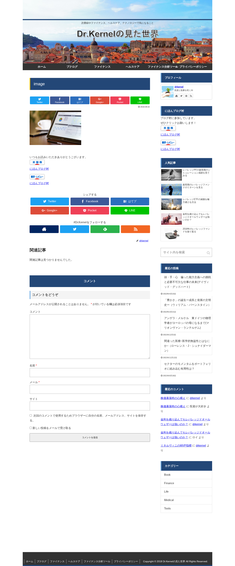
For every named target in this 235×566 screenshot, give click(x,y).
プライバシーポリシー (126, 561)
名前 (33, 365)
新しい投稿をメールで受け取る (52, 428)
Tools (167, 508)
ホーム (29, 561)
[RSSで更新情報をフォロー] (135, 229)
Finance (169, 483)
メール (35, 382)
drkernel (179, 86)
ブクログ (41, 561)
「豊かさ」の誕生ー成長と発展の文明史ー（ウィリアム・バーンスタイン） (187, 302)
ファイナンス (57, 561)
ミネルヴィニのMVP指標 (176, 445)
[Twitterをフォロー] (74, 229)
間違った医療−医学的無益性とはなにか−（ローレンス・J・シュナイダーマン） (187, 345)
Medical (169, 500)
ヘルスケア (74, 561)
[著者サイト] (44, 229)
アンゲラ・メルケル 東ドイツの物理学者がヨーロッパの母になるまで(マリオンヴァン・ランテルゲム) (187, 323)
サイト (34, 398)
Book (167, 474)
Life (166, 491)
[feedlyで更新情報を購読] (105, 229)
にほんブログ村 (39, 168)
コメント (35, 311)
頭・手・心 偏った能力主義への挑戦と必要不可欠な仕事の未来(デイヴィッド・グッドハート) (187, 282)
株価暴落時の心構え (173, 398)
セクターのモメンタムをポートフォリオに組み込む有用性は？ (187, 366)
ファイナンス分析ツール (97, 561)
